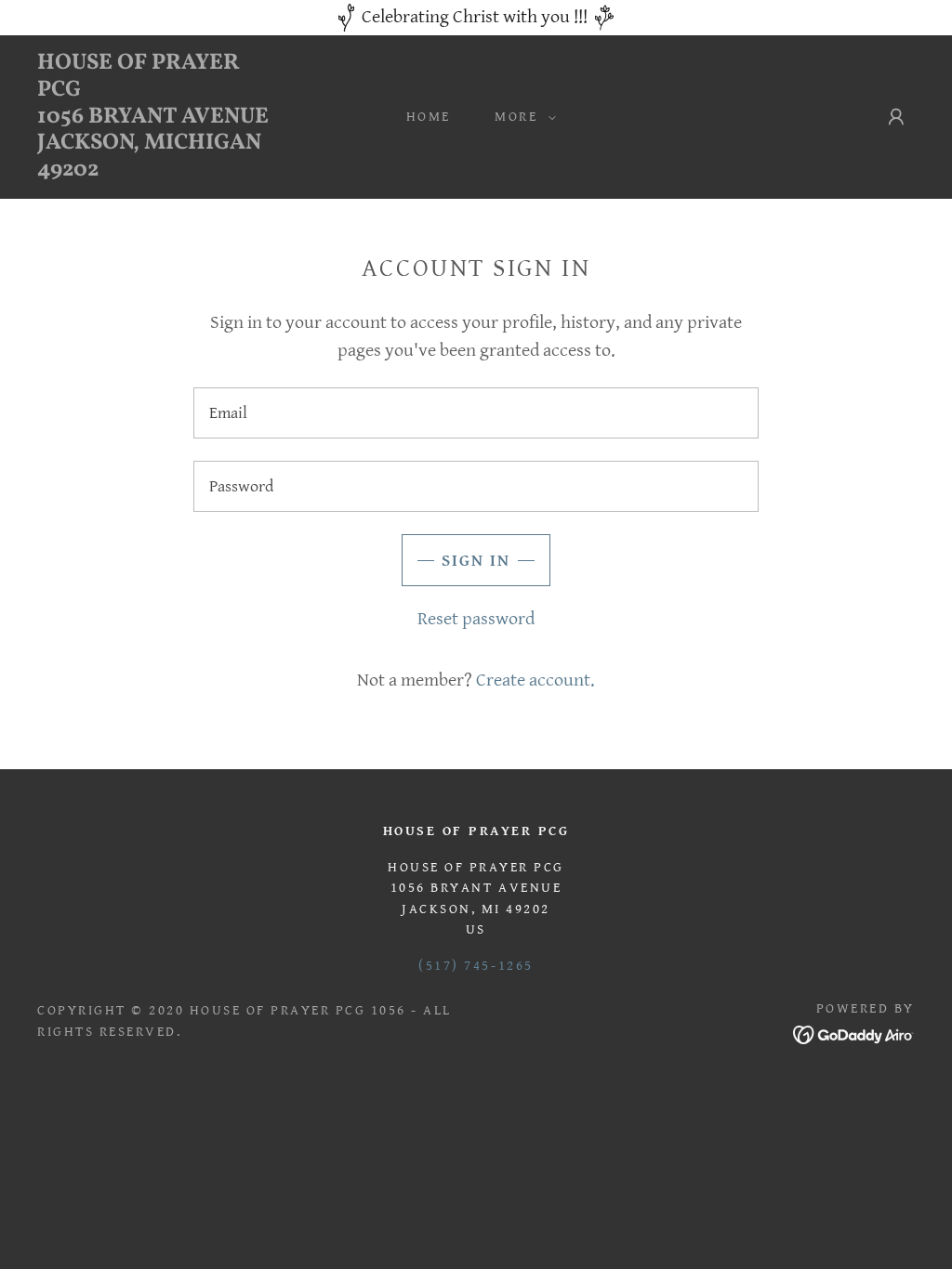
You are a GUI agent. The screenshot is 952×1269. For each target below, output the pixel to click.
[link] (154, 170)
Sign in (476, 560)
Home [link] (428, 116)
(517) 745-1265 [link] (475, 966)
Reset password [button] (476, 619)
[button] (520, 117)
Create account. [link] (535, 680)
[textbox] (476, 412)
